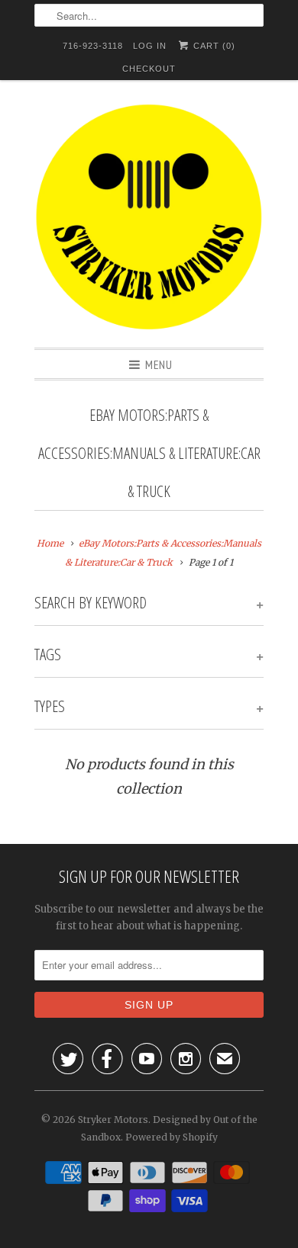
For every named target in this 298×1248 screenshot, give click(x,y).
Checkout (149, 68)
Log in (150, 45)
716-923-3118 (93, 45)
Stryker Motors (113, 1119)
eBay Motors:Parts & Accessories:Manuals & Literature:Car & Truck (149, 453)
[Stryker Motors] (149, 219)
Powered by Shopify (171, 1137)
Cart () (212, 45)
